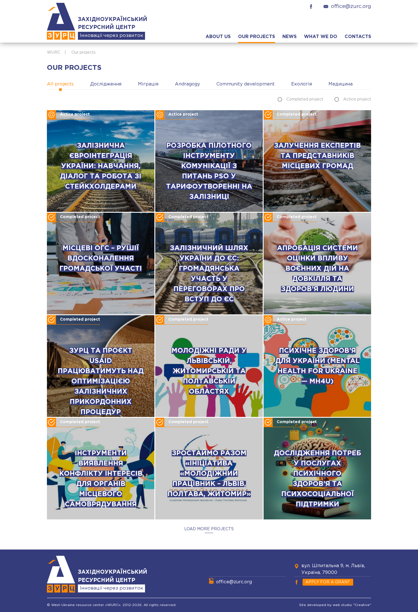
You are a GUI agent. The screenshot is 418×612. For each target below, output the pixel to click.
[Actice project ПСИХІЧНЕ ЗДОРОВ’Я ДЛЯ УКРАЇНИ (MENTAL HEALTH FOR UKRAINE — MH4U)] (317, 415)
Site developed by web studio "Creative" (335, 605)
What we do (320, 37)
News (289, 37)
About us (218, 37)
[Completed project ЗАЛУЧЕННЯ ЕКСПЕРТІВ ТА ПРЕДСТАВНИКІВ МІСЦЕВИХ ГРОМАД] (317, 210)
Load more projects (209, 529)
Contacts (358, 37)
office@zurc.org (351, 6)
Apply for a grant (327, 582)
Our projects (256, 37)
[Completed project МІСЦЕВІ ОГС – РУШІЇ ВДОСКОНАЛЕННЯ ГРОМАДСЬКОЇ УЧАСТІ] (100, 313)
